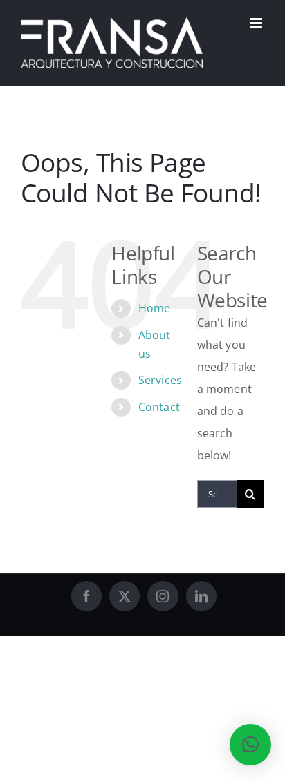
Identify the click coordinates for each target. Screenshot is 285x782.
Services (160, 380)
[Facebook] (86, 596)
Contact (159, 406)
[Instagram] (162, 596)
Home (154, 308)
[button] (250, 744)
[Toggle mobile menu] (257, 23)
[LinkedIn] (201, 596)
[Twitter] (124, 596)
